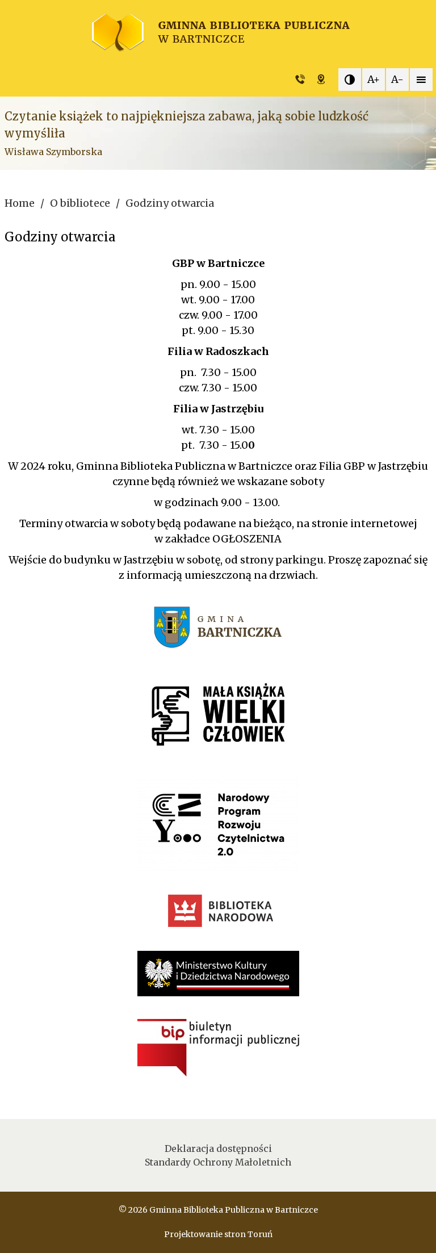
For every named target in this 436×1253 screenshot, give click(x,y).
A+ (373, 79)
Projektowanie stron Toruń (218, 1234)
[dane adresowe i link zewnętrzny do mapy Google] (324, 79)
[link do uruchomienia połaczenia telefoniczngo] (303, 79)
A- (397, 79)
